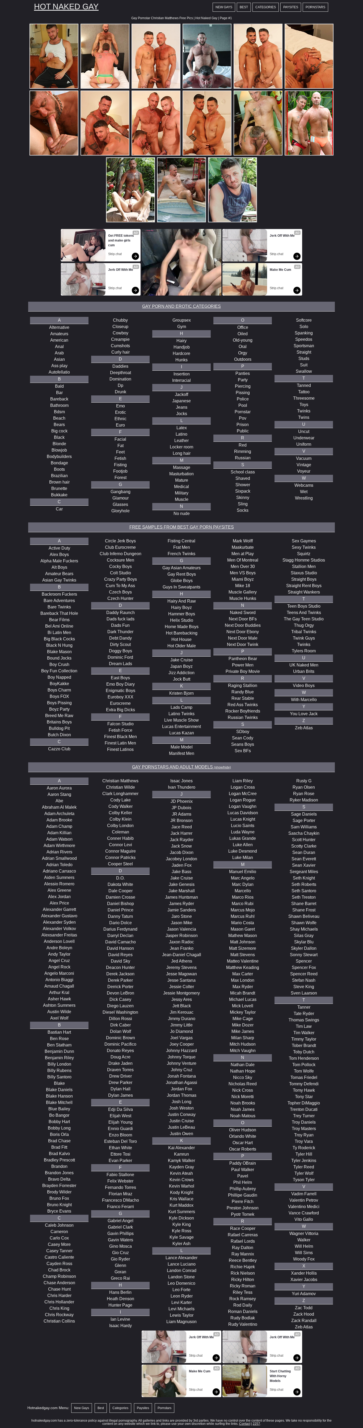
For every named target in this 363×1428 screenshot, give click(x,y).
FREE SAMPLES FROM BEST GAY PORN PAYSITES (181, 527)
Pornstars (315, 7)
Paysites (290, 7)
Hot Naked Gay (66, 7)
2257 (256, 1424)
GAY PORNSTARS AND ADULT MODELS (181, 767)
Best (244, 7)
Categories (265, 7)
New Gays (224, 7)
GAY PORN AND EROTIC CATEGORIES (181, 306)
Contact (244, 1424)
